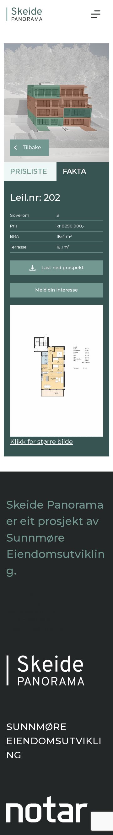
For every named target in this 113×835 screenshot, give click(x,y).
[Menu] (95, 14)
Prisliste (28, 171)
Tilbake (32, 147)
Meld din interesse (56, 290)
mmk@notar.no (43, 629)
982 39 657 (41, 620)
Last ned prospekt (62, 267)
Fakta (74, 171)
